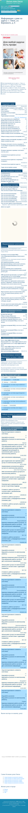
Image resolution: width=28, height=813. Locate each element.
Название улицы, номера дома (8, 10)
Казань (5, 790)
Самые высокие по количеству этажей (13, 780)
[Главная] (3, 0)
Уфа (5, 792)
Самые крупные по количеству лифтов (13, 781)
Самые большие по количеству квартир (13, 777)
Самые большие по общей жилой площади (14, 778)
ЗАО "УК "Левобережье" (21, 117)
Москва (6, 789)
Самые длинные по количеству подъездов (14, 782)
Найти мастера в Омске (14, 78)
